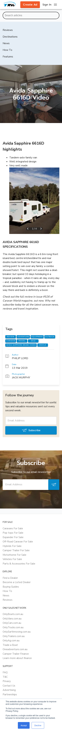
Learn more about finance (17, 658)
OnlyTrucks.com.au (13, 627)
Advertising (9, 690)
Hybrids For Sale (12, 546)
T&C (5, 677)
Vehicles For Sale (12, 559)
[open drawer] (55, 5)
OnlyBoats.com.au (13, 614)
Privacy (7, 681)
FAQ (5, 672)
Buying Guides (11, 586)
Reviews (7, 600)
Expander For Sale (13, 537)
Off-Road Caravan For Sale (18, 541)
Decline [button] (37, 725)
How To (7, 591)
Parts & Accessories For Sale (19, 563)
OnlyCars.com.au (12, 623)
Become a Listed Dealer (17, 582)
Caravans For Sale (13, 528)
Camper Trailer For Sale (16, 550)
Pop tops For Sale (13, 532)
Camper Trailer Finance (16, 653)
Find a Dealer (10, 578)
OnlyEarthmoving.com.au (17, 631)
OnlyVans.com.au (12, 618)
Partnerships (10, 694)
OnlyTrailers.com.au (14, 636)
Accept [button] (24, 725)
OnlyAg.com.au (11, 640)
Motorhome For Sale (14, 555)
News (6, 595)
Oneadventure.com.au (15, 649)
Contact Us (9, 685)
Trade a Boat (10, 645)
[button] (34, 201)
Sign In (46, 5)
